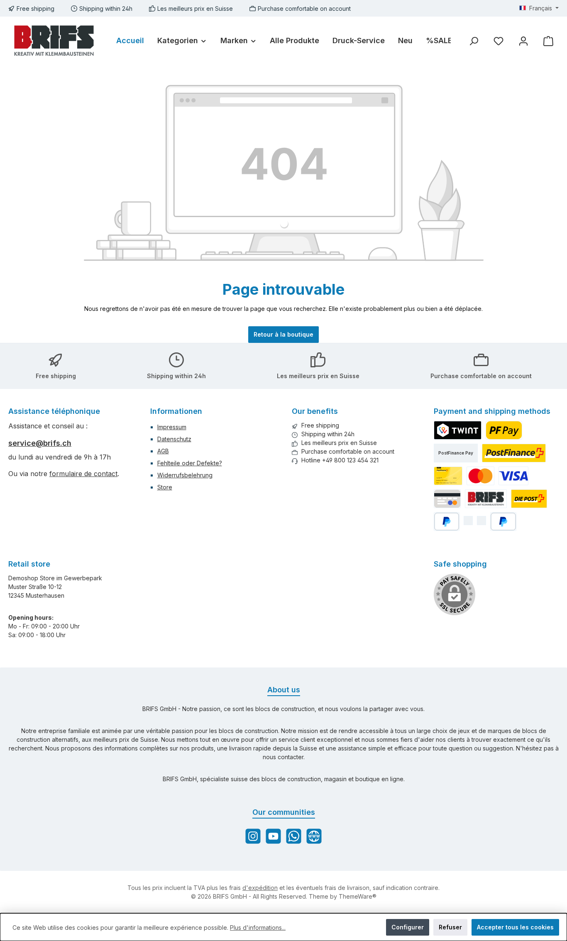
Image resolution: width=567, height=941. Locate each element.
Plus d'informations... (258, 927)
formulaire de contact (83, 473)
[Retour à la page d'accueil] (54, 41)
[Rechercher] (473, 40)
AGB (163, 451)
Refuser (450, 927)
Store (164, 487)
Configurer (407, 927)
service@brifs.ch (39, 443)
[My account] (523, 40)
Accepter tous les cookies (515, 927)
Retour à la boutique (283, 334)
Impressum (171, 426)
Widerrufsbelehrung (185, 475)
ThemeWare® (357, 896)
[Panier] (548, 40)
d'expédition (260, 887)
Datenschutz (174, 438)
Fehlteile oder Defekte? (189, 463)
